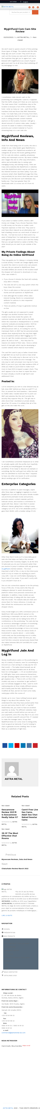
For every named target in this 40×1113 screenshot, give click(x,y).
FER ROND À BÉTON (11, 950)
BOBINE (7, 940)
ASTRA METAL (23, 37)
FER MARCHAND (10, 947)
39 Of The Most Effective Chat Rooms (10, 836)
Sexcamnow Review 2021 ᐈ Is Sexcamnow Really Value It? (10, 813)
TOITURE (7, 961)
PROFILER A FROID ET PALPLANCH (17, 957)
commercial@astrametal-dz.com (13, 1033)
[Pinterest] (18, 983)
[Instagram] (22, 983)
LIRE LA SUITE (7, 915)
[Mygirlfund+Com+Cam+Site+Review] (11, 745)
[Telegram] (25, 982)
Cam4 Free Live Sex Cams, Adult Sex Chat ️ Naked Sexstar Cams (30, 814)
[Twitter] (5, 983)
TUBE (6, 968)
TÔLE (6, 964)
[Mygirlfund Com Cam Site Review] (4, 745)
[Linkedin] (15, 983)
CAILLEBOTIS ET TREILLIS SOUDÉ (16, 943)
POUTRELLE (8, 954)
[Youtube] (12, 983)
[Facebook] (2, 983)
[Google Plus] (8, 983)
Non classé (5, 805)
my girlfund (6, 569)
